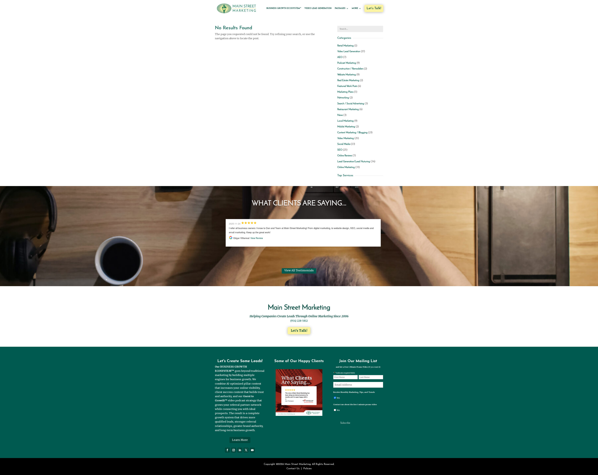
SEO (339, 150)
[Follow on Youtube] (252, 450)
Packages (340, 8)
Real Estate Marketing (348, 80)
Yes (338, 398)
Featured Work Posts (347, 86)
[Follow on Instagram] (233, 450)
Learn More (240, 440)
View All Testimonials (299, 270)
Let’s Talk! (374, 8)
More (355, 8)
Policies (307, 468)
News (340, 115)
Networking (343, 98)
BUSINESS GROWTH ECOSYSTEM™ (283, 8)
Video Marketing (345, 138)
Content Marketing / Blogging (352, 132)
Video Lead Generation (318, 8)
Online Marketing (346, 167)
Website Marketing (346, 74)
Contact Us (293, 468)
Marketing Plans (345, 92)
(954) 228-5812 (299, 320)
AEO (339, 57)
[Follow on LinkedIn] (239, 450)
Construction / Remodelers (350, 69)
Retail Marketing (345, 46)
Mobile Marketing (346, 126)
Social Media (343, 144)
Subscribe (345, 423)
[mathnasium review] (299, 414)
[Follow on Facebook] (227, 450)
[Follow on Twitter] (246, 450)
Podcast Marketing (346, 63)
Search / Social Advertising (350, 103)
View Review (256, 238)
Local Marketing (345, 121)
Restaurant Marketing (348, 109)
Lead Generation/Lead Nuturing (353, 161)
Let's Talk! (299, 331)
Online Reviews (344, 155)
